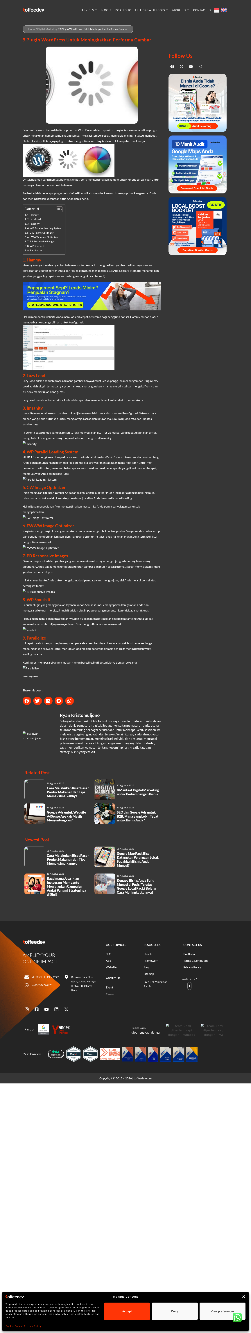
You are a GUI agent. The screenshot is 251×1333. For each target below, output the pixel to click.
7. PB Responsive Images (41, 241)
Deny (174, 1311)
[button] (243, 1297)
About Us (113, 978)
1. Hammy (33, 214)
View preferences (222, 1311)
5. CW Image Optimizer (40, 232)
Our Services (116, 944)
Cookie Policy (14, 1326)
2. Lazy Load (34, 219)
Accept (127, 1311)
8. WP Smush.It (35, 246)
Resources (152, 944)
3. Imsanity (33, 223)
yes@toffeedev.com (45, 977)
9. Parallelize (34, 250)
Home (31, 29)
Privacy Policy (33, 1326)
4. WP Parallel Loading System (44, 228)
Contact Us (192, 944)
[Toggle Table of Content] (57, 209)
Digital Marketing (47, 29)
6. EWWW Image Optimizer (42, 237)
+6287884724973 (42, 985)
